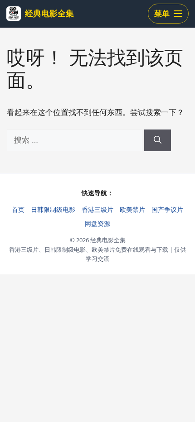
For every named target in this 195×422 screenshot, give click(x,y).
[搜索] (157, 140)
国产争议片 (167, 209)
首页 (18, 209)
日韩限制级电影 (53, 209)
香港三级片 (97, 209)
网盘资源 (97, 223)
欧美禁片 (132, 209)
